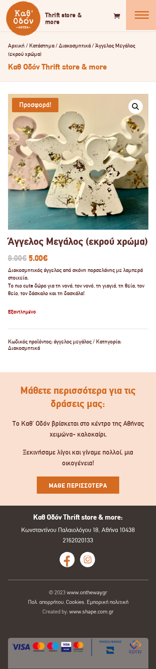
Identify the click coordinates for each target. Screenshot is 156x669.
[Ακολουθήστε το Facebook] (67, 560)
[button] (135, 106)
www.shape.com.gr (91, 611)
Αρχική (16, 45)
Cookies (75, 602)
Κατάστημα (41, 45)
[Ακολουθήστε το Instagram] (88, 560)
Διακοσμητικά (75, 45)
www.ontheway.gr (87, 592)
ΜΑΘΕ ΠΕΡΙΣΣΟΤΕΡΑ (78, 485)
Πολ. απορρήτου (46, 602)
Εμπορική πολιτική (107, 602)
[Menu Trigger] (141, 15)
